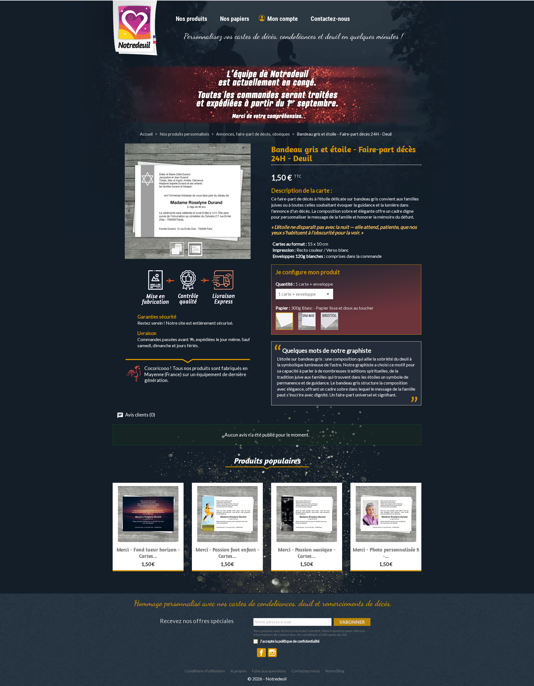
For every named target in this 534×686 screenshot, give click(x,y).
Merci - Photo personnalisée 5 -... (386, 552)
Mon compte (282, 19)
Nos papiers (234, 19)
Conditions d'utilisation (205, 670)
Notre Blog (334, 670)
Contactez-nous (330, 19)
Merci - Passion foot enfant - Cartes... (227, 552)
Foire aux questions (269, 670)
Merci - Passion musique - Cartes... (306, 552)
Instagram (272, 652)
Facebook (261, 652)
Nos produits (191, 19)
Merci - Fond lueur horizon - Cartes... (148, 552)
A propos (238, 670)
